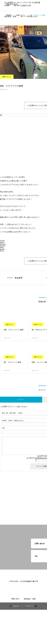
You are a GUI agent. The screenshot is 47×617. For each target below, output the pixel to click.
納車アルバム (9, 27)
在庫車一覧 (31, 27)
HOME (7, 5)
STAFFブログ (12, 51)
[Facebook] (23, 586)
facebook (10, 36)
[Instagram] (20, 586)
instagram (11, 44)
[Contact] (27, 586)
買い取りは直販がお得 (22, 5)
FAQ (20, 27)
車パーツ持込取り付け (29, 16)
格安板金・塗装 (10, 16)
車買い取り (15, 599)
